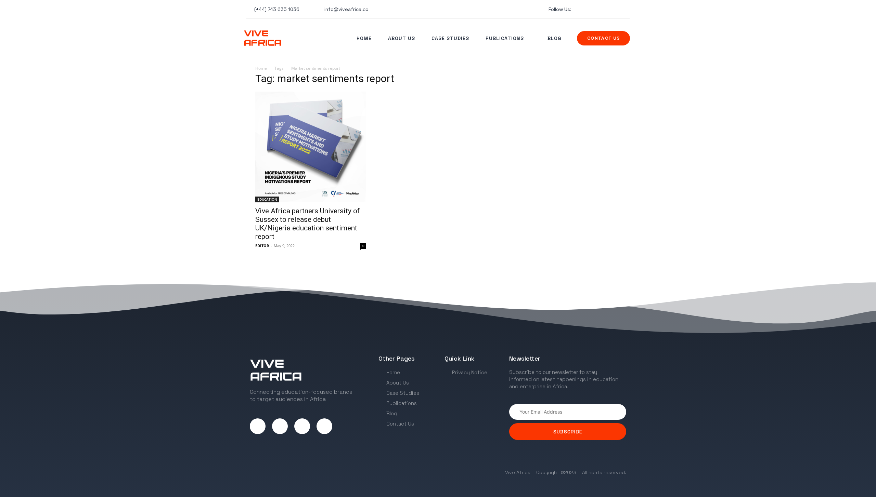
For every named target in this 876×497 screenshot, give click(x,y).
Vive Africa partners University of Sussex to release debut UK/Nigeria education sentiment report (307, 224)
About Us (401, 38)
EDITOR (262, 245)
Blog (554, 38)
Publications (505, 38)
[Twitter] (258, 426)
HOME (364, 38)
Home (261, 68)
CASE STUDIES (450, 38)
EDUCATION (267, 199)
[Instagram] (280, 426)
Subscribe (567, 432)
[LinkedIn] (302, 426)
